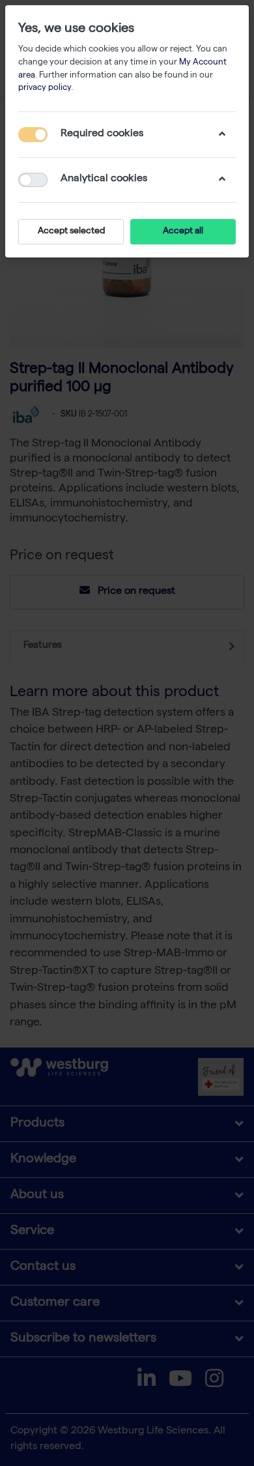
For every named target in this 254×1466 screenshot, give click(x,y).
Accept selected (71, 231)
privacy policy (44, 88)
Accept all (183, 231)
